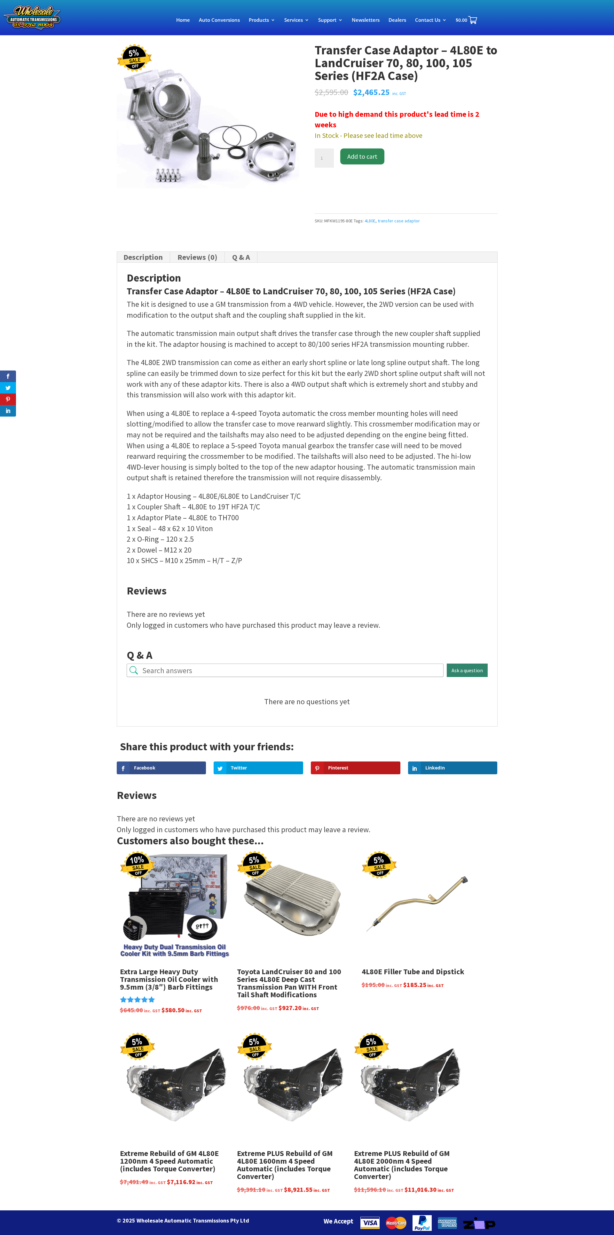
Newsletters (366, 20)
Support (327, 20)
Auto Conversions (219, 20)
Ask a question (467, 670)
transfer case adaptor (399, 221)
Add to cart (362, 156)
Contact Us (427, 20)
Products (259, 20)
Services (293, 20)
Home (183, 20)
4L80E (370, 221)
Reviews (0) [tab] (197, 257)
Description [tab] (143, 257)
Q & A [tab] (241, 257)
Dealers (397, 20)
